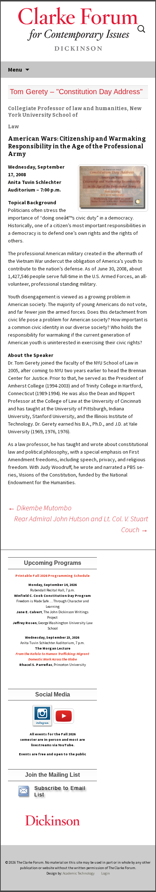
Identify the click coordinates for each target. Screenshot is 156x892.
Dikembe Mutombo (39, 507)
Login (105, 873)
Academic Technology (78, 873)
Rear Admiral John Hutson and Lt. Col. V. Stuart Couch (81, 524)
